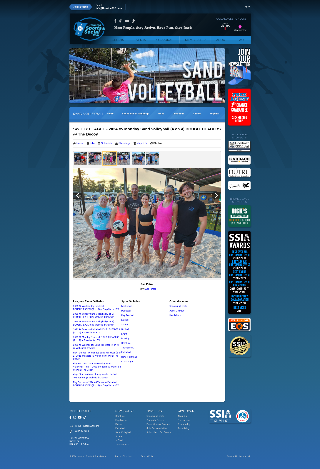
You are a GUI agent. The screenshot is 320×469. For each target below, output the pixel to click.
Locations (178, 113)
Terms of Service (123, 456)
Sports (118, 40)
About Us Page (176, 310)
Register (214, 113)
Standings (124, 143)
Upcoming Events (178, 306)
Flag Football (127, 315)
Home (110, 113)
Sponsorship (184, 424)
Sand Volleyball (129, 357)
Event (124, 334)
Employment (184, 420)
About (221, 40)
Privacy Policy (147, 456)
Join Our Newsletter (156, 428)
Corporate (165, 40)
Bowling (125, 338)
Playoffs (142, 143)
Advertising (183, 428)
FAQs (241, 40)
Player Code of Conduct (158, 424)
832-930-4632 (82, 431)
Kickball (125, 320)
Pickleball (126, 352)
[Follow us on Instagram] (120, 21)
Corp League (127, 361)
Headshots (175, 315)
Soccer (125, 324)
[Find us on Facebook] (115, 21)
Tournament (127, 347)
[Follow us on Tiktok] (133, 21)
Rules (161, 113)
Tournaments (122, 444)
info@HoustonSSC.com (109, 8)
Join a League (80, 7)
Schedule (106, 143)
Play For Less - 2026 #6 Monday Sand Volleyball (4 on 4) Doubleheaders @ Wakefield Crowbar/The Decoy (97, 366)
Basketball (126, 306)
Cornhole (126, 343)
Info (92, 143)
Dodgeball (126, 310)
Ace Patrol (150, 289)
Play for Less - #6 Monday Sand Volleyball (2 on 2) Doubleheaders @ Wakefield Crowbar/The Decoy (97, 355)
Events (140, 40)
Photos (197, 113)
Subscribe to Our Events (158, 432)
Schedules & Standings (135, 113)
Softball (125, 329)
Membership (195, 40)
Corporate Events (155, 420)
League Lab (245, 456)
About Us (182, 416)
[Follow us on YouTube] (127, 21)
